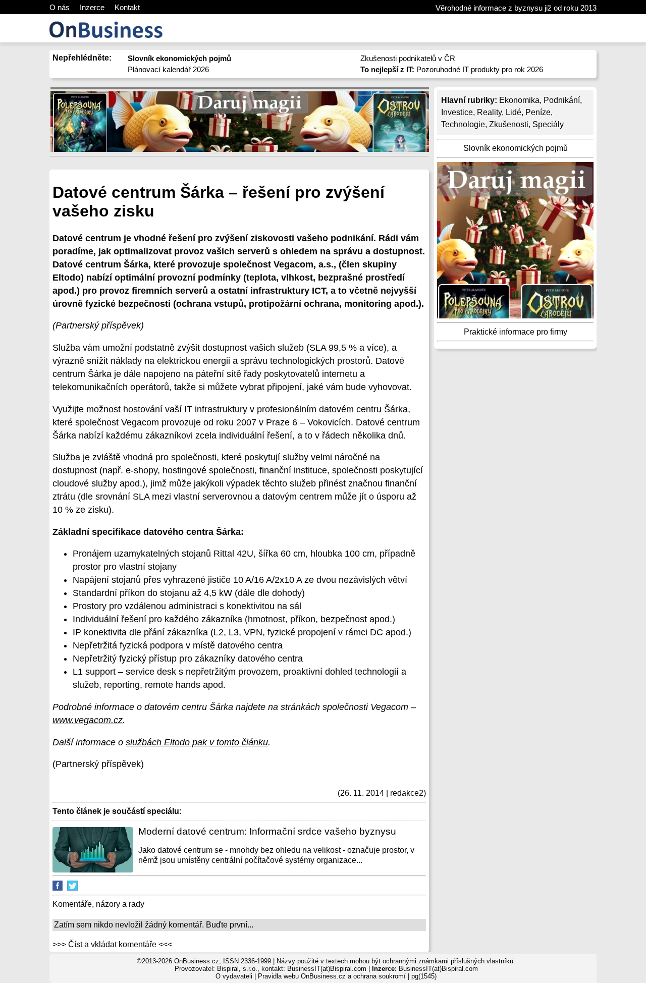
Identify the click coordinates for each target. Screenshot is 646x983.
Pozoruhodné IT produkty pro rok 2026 (451, 69)
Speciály (548, 124)
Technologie (463, 124)
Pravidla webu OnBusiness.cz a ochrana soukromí (332, 976)
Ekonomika (519, 100)
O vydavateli (234, 976)
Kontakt (127, 7)
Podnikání (562, 100)
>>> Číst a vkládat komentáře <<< (112, 944)
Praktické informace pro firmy (515, 331)
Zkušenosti (508, 124)
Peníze (538, 112)
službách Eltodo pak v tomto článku (197, 742)
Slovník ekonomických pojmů (515, 148)
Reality (489, 112)
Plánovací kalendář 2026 (168, 69)
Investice (457, 112)
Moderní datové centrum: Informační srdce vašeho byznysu (267, 831)
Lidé (513, 112)
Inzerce (92, 7)
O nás (59, 7)
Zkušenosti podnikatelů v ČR (407, 58)
